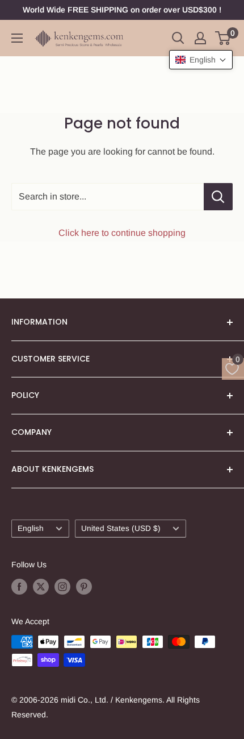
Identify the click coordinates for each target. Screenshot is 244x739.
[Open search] (178, 38)
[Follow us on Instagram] (62, 586)
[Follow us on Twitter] (41, 586)
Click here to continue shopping (122, 233)
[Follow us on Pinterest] (84, 586)
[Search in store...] (218, 196)
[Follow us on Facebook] (19, 586)
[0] (223, 38)
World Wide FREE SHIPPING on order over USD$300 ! (122, 9)
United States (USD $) (121, 528)
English (31, 528)
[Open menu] (17, 38)
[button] (201, 60)
